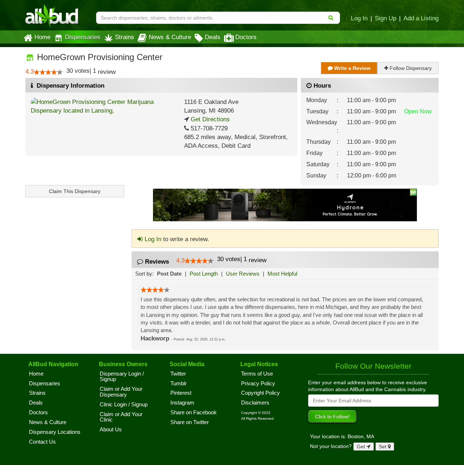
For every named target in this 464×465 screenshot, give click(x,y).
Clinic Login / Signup (124, 404)
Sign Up (385, 18)
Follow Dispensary (410, 68)
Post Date (169, 274)
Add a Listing (421, 18)
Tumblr (178, 383)
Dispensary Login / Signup (122, 376)
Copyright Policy (260, 393)
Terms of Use (257, 374)
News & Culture (170, 37)
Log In (359, 18)
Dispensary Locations (54, 432)
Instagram (182, 403)
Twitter (178, 374)
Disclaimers (255, 403)
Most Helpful (282, 274)
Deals (212, 37)
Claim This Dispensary (74, 191)
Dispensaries (82, 37)
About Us (111, 429)
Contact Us (42, 442)
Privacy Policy (258, 383)
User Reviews (243, 274)
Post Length (204, 274)
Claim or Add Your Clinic (121, 417)
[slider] (48, 72)
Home (42, 37)
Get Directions (209, 119)
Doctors (246, 37)
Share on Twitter (189, 422)
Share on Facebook (193, 412)
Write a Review (351, 68)
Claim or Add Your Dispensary (121, 392)
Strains (124, 37)
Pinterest (180, 393)
